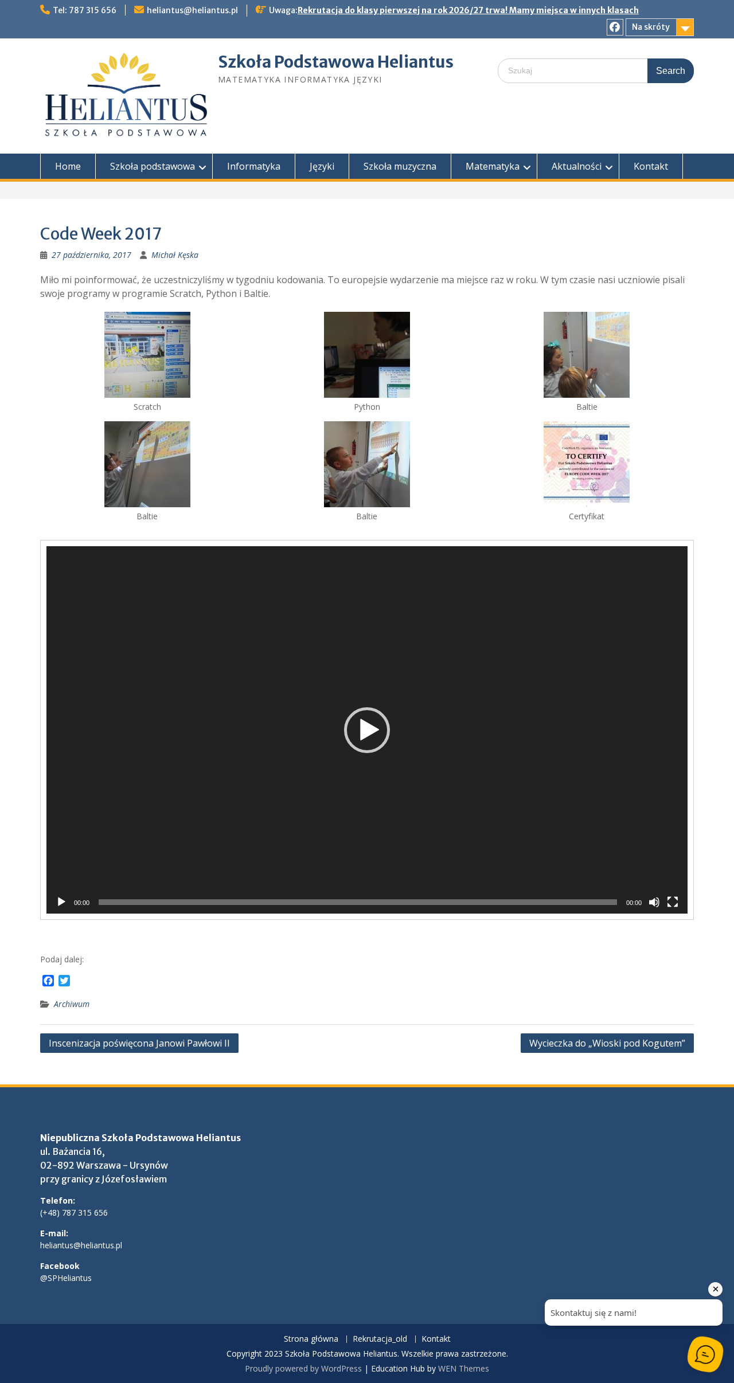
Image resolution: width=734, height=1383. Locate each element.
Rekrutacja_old (380, 1339)
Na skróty (651, 27)
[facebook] (615, 27)
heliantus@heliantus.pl (192, 10)
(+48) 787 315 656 (74, 1212)
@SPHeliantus (66, 1277)
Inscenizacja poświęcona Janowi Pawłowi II (139, 1043)
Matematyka (493, 166)
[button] (367, 730)
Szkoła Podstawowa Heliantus (336, 62)
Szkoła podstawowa (152, 166)
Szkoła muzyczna (400, 166)
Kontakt (651, 166)
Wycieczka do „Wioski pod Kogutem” (607, 1043)
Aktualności (577, 166)
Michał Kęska (174, 254)
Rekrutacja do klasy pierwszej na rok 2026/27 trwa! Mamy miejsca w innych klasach (468, 10)
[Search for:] (596, 70)
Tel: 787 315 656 (84, 10)
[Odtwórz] (61, 902)
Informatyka (253, 166)
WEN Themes (463, 1368)
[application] (367, 730)
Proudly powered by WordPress (303, 1368)
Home (68, 166)
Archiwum (71, 1003)
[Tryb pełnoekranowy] (672, 902)
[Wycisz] (654, 902)
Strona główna (311, 1339)
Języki (322, 166)
